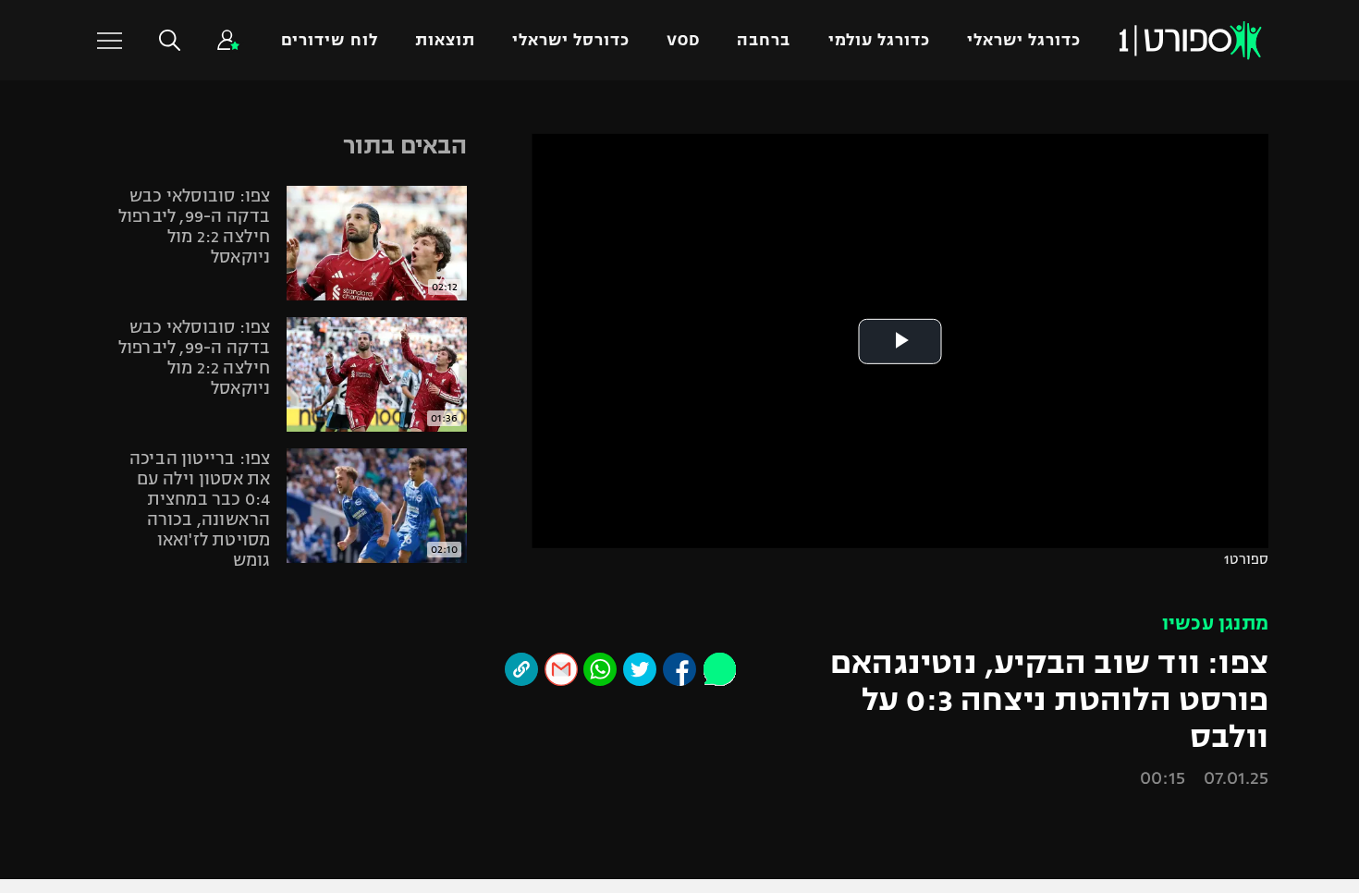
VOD (683, 40)
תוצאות (445, 40)
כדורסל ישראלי (571, 40)
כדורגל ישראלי (1024, 40)
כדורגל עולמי (879, 40)
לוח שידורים (329, 40)
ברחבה (763, 40)
